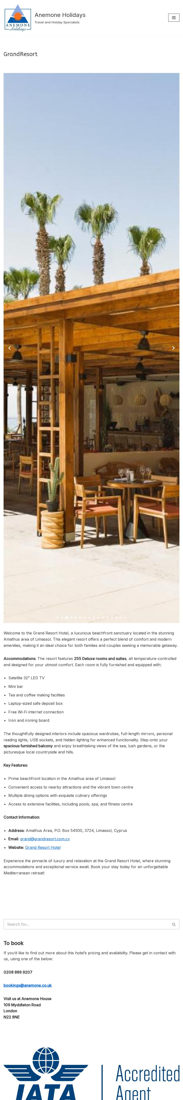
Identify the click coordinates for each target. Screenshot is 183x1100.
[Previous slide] (9, 348)
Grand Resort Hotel (43, 847)
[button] (57, 617)
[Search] (174, 924)
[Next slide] (173, 348)
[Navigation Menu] (173, 18)
